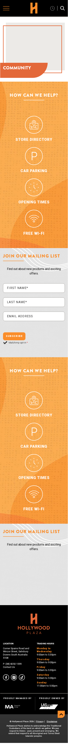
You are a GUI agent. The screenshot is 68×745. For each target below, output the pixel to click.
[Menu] (6, 8)
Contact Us (9, 667)
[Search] (62, 8)
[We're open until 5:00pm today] (52, 8)
